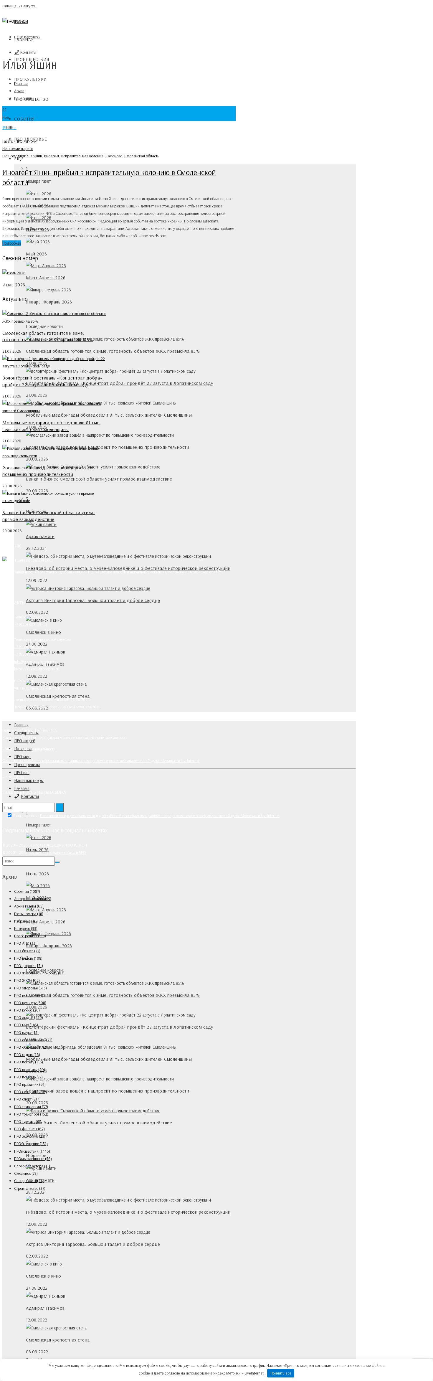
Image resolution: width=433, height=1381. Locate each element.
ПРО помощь (28, 1077)
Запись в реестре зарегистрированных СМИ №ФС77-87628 (51, 707)
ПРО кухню (27, 1010)
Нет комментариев (17, 148)
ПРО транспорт (31, 1114)
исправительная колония (82, 156)
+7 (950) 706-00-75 (30, 654)
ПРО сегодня (13, 156)
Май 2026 (36, 254)
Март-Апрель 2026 (45, 278)
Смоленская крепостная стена (58, 1340)
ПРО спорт (27, 1099)
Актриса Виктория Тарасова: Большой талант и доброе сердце (93, 600)
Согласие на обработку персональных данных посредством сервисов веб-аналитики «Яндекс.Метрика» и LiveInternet (100, 760)
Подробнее (11, 243)
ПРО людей (28, 1017)
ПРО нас (21, 772)
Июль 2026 (13, 285)
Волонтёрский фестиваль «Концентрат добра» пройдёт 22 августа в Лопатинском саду (119, 383)
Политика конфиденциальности (28, 749)
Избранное (26, 921)
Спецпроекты (29, 1180)
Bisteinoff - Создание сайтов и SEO (57, 852)
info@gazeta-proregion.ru (35, 661)
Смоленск (26, 1173)
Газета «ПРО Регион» (19, 141)
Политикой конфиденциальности (67, 815)
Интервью (25, 928)
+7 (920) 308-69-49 (30, 624)
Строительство (29, 1188)
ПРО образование (33, 1039)
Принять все (280, 1373)
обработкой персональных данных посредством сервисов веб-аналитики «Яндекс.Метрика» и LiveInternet (191, 815)
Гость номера (28, 913)
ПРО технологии (31, 1106)
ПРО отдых (27, 1054)
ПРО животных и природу (39, 973)
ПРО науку (26, 1032)
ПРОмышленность (33, 1158)
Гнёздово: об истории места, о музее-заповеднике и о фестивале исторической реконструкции (128, 1212)
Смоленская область (141, 156)
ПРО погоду (28, 1062)
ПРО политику (29, 1069)
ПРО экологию (29, 1136)
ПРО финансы (29, 1128)
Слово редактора (32, 1166)
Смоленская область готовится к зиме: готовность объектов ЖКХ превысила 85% (113, 351)
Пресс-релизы (27, 764)
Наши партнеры (29, 780)
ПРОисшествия (32, 1151)
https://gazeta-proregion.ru (36, 668)
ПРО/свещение (31, 1143)
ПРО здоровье (30, 988)
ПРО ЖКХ (27, 980)
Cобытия (24, 119)
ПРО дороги (28, 965)
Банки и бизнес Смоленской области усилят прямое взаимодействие (99, 479)
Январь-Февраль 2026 (49, 302)
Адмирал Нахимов (45, 1308)
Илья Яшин (33, 156)
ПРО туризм (27, 1121)
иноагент (51, 156)
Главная (24, 39)
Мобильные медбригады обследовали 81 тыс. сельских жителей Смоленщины (109, 415)
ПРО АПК (25, 943)
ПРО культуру (30, 79)
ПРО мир (22, 756)
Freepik (18, 776)
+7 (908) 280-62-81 (30, 646)
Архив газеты (29, 906)
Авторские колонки (32, 898)
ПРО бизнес (27, 950)
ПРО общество (31, 1047)
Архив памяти (40, 536)
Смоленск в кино (43, 632)
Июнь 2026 (37, 874)
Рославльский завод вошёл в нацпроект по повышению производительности (107, 1091)
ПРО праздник (30, 1084)
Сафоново (113, 156)
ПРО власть (28, 958)
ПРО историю (28, 995)
